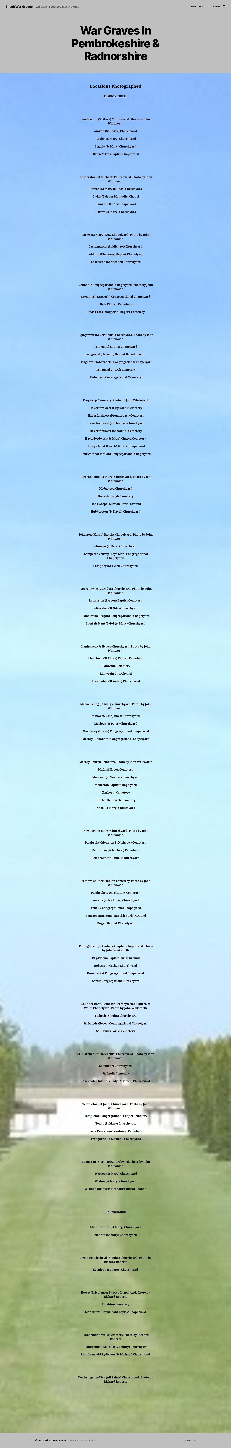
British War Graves (19, 6)
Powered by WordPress (82, 1440)
